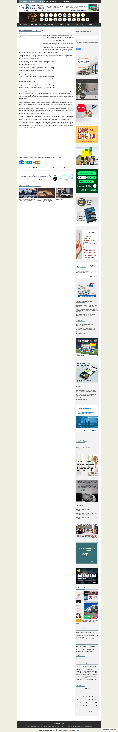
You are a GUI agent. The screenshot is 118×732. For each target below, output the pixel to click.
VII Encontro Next (80, 639)
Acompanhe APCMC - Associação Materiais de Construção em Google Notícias (46, 168)
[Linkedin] (23, 162)
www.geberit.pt (57, 157)
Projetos (50, 24)
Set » (90, 711)
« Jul (78, 711)
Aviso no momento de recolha (47, 730)
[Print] (39, 162)
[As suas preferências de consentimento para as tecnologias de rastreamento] (109, 729)
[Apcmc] (20, 24)
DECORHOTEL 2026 (80, 649)
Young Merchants (81, 441)
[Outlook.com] (31, 162)
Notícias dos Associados (84, 301)
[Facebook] (20, 162)
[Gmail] (34, 162)
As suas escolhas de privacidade (66, 730)
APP (36, 24)
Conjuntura (79, 505)
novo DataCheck (59, 24)
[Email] (36, 162)
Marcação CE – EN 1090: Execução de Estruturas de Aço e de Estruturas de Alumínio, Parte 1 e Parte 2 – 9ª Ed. (86, 671)
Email (77, 35)
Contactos (89, 24)
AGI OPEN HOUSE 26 (80, 632)
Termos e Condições (42, 718)
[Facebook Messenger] (28, 162)
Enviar (78, 48)
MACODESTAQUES (80, 634)
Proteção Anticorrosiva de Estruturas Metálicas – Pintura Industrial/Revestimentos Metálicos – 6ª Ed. (86, 676)
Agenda (82, 24)
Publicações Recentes (83, 588)
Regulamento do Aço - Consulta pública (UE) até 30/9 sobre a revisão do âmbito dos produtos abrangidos (54, 1)
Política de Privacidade (22, 718)
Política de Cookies (32, 718)
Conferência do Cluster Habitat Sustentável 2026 (87, 635)
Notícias (78, 386)
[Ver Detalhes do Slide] (72, 7)
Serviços (68, 24)
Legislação (79, 320)
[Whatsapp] (26, 162)
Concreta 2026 (79, 651)
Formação (75, 24)
